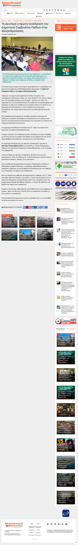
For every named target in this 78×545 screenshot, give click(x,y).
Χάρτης (38, 530)
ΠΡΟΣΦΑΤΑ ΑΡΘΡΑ (63, 204)
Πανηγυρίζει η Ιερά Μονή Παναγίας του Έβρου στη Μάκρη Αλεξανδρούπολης (67, 254)
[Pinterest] (55, 10)
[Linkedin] (52, 10)
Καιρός (38, 523)
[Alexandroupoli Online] (11, 7)
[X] (47, 10)
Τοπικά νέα (31, 13)
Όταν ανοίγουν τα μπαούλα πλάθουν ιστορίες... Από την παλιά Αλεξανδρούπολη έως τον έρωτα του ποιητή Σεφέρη (44, 234)
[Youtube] (58, 10)
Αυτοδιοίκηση (37, 20)
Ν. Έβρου (39, 16)
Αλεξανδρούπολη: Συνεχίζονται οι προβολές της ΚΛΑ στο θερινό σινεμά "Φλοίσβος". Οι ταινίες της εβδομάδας (64, 496)
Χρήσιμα (68, 13)
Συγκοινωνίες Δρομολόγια (38, 527)
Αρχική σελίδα (26, 211)
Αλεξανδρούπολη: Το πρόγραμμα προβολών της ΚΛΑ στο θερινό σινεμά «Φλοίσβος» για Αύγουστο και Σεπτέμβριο (65, 356)
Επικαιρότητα (19, 13)
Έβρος (9, 20)
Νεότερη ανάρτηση (9, 211)
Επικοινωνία (38, 535)
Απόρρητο (38, 532)
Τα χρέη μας (62, 415)
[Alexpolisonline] (61, 10)
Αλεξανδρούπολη (18, 20)
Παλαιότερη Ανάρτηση (44, 211)
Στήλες (59, 13)
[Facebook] (44, 10)
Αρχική (10, 13)
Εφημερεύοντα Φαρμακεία (32, 527)
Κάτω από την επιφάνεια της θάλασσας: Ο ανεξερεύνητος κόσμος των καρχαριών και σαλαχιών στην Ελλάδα (68, 221)
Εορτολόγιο (31, 530)
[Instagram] (49, 10)
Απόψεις (41, 13)
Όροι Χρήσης (32, 535)
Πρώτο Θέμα (28, 20)
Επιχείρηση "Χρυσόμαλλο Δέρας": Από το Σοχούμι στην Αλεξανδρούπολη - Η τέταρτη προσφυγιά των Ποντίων (45, 221)
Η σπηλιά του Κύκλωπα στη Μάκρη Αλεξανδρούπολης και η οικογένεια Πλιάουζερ (26, 236)
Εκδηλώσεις (50, 13)
